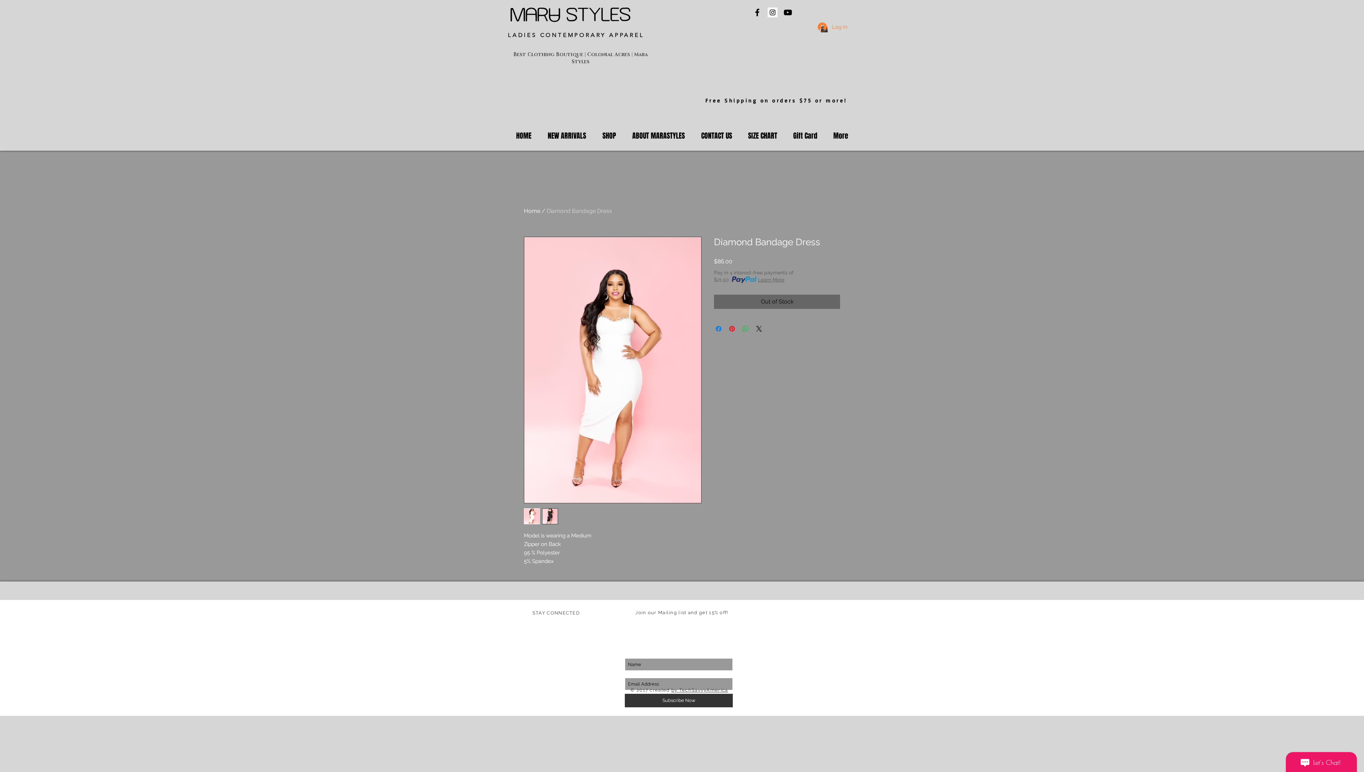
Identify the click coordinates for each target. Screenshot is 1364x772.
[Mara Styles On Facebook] (757, 12)
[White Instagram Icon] (561, 630)
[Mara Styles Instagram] (773, 12)
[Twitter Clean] (548, 630)
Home (532, 211)
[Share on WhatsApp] (745, 329)
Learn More (771, 280)
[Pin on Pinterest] (732, 329)
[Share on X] (759, 329)
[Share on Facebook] (718, 329)
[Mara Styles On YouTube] (788, 12)
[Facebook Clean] (535, 630)
